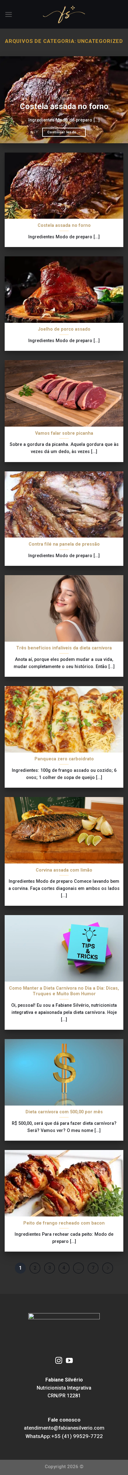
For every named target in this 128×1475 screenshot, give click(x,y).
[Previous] (10, 99)
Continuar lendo (64, 132)
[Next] (117, 99)
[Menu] (9, 14)
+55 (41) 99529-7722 (77, 1436)
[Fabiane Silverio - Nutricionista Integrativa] (64, 14)
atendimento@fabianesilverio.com (64, 1428)
